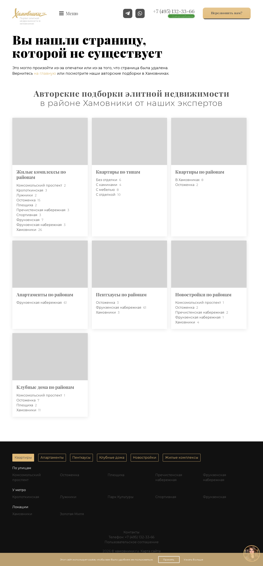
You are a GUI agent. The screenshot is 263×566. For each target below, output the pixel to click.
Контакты (131, 532)
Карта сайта (150, 551)
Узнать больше (193, 559)
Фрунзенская (28, 220)
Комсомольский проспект (39, 185)
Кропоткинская (30, 190)
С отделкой (106, 195)
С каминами (107, 185)
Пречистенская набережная (41, 210)
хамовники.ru (127, 551)
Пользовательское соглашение (132, 542)
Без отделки (107, 180)
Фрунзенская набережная (39, 225)
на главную (45, 73)
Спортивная (27, 215)
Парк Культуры (121, 497)
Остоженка (26, 200)
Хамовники (26, 230)
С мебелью (106, 190)
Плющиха (25, 205)
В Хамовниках (187, 180)
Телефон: (131, 537)
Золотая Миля (72, 514)
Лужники (25, 195)
